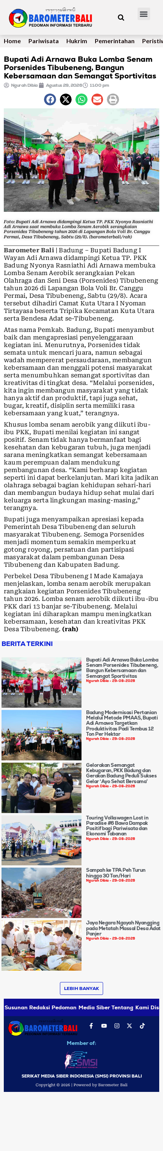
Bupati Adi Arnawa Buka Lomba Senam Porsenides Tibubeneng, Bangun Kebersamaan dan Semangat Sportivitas (122, 668)
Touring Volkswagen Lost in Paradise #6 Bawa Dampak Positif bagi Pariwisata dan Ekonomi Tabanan (117, 826)
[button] (144, 14)
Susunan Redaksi (27, 1007)
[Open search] (121, 17)
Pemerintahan (115, 40)
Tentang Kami (130, 1007)
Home (12, 40)
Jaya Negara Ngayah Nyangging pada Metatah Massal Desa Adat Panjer (123, 928)
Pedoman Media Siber (81, 1007)
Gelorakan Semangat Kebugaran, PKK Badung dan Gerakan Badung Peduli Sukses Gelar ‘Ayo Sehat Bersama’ (121, 773)
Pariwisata (43, 40)
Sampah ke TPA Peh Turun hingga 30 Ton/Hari (116, 873)
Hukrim (76, 40)
